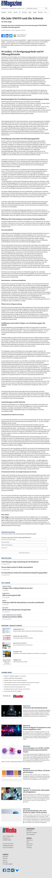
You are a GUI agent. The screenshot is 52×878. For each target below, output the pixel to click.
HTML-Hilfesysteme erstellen (20, 661)
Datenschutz (29, 843)
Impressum (29, 845)
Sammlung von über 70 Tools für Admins (23, 638)
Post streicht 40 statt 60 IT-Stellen (12, 691)
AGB (27, 842)
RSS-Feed (5, 858)
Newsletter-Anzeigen (31, 832)
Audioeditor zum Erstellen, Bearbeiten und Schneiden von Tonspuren (30, 653)
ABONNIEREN (13, 8)
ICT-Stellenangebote (8, 864)
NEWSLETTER (20, 8)
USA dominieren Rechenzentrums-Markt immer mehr (17, 684)
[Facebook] (5, 871)
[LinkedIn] (9, 871)
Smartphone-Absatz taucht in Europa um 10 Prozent (17, 689)
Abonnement (29, 840)
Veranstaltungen (30, 834)
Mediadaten (29, 830)
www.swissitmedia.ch (8, 847)
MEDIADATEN (5, 8)
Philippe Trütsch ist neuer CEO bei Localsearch (15, 680)
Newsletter (5, 856)
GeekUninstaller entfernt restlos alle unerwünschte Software (28, 631)
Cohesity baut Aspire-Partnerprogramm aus (14, 686)
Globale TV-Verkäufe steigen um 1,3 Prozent (15, 676)
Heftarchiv (5, 862)
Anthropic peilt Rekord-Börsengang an (13, 678)
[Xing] (13, 871)
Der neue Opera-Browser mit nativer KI (22, 645)
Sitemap (5, 860)
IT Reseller (29, 847)
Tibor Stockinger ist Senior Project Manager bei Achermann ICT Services (21, 682)
